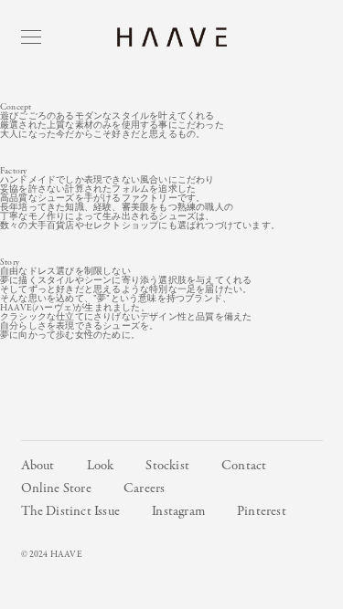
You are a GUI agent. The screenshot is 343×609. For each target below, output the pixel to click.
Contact (243, 466)
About (38, 466)
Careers (144, 488)
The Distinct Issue (71, 511)
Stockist (167, 466)
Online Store (56, 488)
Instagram (178, 511)
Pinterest (261, 511)
